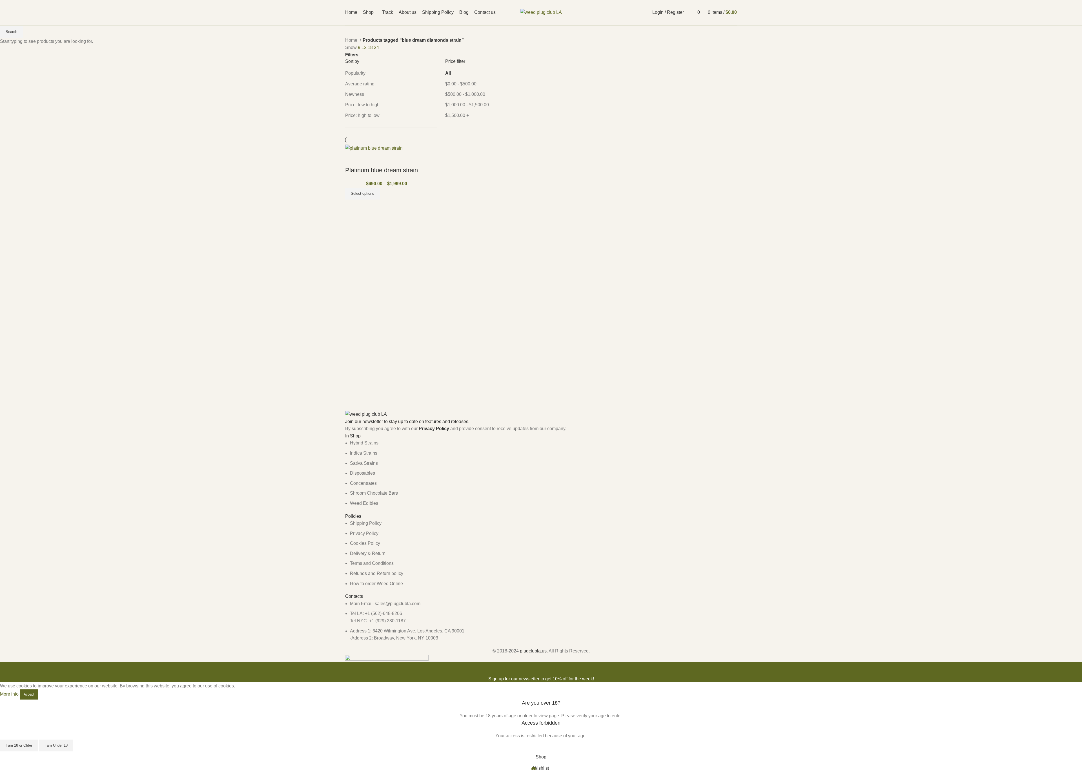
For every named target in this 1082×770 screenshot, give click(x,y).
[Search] (689, 12)
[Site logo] (541, 12)
